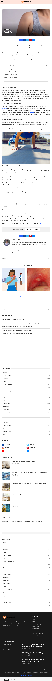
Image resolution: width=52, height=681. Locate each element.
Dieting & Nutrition (26, 384)
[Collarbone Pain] (13, 279)
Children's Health (26, 375)
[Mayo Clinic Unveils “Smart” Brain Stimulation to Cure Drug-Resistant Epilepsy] (6, 476)
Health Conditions (7, 644)
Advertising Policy (36, 624)
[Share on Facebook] (24, 40)
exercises (4, 108)
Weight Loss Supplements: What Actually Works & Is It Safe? (16, 330)
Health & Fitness (26, 403)
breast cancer (40, 179)
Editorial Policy (35, 628)
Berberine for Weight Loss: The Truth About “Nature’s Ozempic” (17, 333)
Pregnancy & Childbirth (26, 419)
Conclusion (7, 82)
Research (26, 422)
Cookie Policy (35, 626)
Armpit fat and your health (11, 77)
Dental (26, 381)
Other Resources (8, 641)
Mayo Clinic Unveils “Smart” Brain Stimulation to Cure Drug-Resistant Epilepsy (20, 323)
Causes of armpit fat (9, 69)
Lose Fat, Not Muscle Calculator (10, 647)
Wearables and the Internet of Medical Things (13, 319)
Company (35, 616)
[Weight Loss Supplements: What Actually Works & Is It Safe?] (6, 497)
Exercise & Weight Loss (26, 391)
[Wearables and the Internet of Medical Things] (6, 465)
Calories (26, 372)
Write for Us (35, 635)
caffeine (32, 112)
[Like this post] (21, 40)
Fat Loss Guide (6, 649)
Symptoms (26, 428)
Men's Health (26, 409)
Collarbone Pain (13, 293)
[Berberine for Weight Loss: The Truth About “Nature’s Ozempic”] (6, 508)
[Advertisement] (26, 352)
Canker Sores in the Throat (38, 293)
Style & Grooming (26, 425)
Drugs (26, 387)
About (33, 619)
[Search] (50, 2)
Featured (26, 394)
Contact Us (35, 638)
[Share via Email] (33, 40)
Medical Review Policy (37, 631)
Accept (6, 679)
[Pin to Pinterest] (30, 40)
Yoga (26, 434)
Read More (12, 679)
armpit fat (33, 47)
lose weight (9, 56)
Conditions (26, 378)
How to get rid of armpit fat (11, 71)
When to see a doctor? (10, 80)
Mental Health (26, 412)
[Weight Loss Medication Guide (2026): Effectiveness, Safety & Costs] (6, 487)
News (26, 416)
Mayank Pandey (8, 34)
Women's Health (26, 431)
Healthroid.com (13, 669)
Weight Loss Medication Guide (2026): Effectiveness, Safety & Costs (18, 326)
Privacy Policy (35, 621)
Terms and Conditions (37, 633)
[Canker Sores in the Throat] (38, 279)
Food (26, 397)
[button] (4, 282)
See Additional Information (26, 675)
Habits (26, 400)
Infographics (26, 406)
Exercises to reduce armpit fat (12, 74)
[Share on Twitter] (27, 40)
